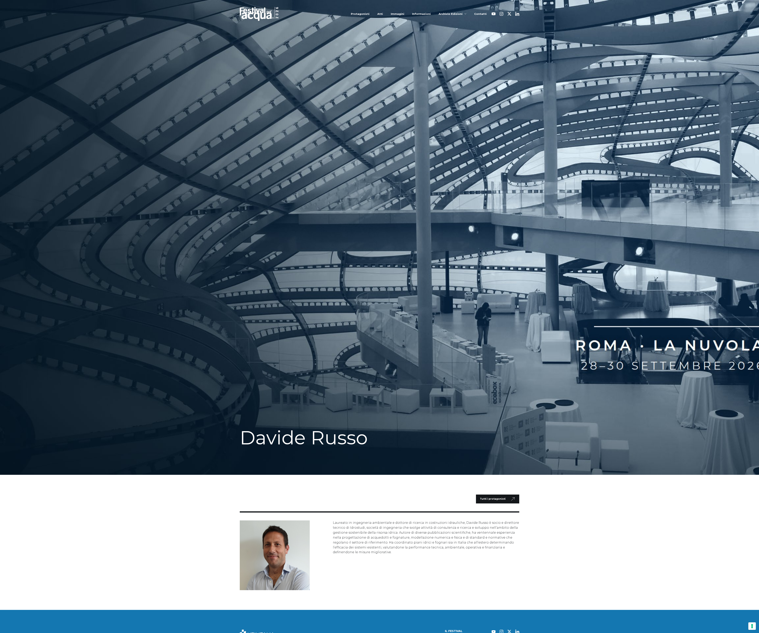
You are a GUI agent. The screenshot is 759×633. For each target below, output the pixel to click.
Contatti (480, 13)
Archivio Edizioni (451, 13)
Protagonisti (360, 13)
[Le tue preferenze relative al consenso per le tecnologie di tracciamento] (752, 626)
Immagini (397, 13)
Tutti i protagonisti (493, 498)
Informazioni (421, 13)
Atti (380, 13)
